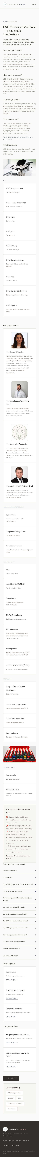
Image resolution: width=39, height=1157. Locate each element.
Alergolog (10, 1098)
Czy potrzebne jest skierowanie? (13, 891)
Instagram (15, 1145)
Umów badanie (11, 1078)
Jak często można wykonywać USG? (14, 942)
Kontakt (26, 1140)
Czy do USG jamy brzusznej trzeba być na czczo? (18, 884)
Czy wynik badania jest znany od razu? (14, 914)
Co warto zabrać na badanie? (11, 949)
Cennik (18, 1140)
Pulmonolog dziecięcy (14, 1093)
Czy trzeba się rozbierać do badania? (14, 907)
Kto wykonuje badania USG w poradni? (15, 935)
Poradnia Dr (16, 4)
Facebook (6, 1145)
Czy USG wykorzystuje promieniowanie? (15, 928)
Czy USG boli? (7, 877)
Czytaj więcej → (12, 980)
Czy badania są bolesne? (10, 955)
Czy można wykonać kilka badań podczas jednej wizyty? (17, 899)
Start (5, 21)
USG (19, 1098)
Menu (34, 4)
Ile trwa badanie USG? (10, 870)
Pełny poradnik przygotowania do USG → (18, 857)
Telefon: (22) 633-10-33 (15, 1103)
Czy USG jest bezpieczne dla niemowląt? (15, 921)
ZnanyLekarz (12, 1109)
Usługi (11, 1140)
